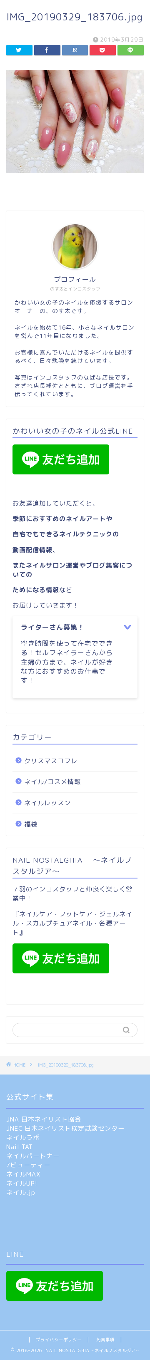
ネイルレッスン (47, 803)
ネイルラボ (23, 1137)
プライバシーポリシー (59, 1340)
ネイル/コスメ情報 (52, 781)
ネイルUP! (22, 1183)
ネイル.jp (20, 1192)
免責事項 (105, 1340)
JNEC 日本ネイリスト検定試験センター (65, 1128)
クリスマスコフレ (51, 761)
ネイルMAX (23, 1174)
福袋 (31, 824)
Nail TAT (19, 1146)
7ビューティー (28, 1165)
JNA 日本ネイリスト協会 (43, 1119)
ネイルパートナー (33, 1156)
